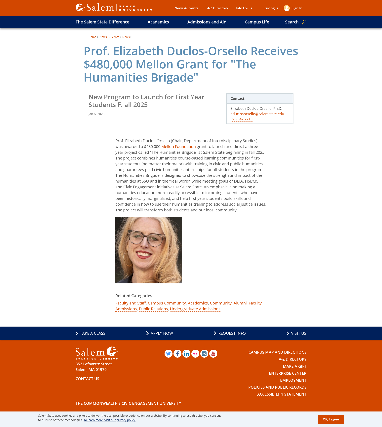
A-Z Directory (217, 8)
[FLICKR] (195, 354)
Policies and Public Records (277, 387)
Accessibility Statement (281, 394)
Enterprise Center (287, 373)
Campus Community (167, 303)
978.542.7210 (241, 119)
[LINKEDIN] (186, 354)
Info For (242, 8)
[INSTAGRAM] (204, 354)
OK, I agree (331, 419)
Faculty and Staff (130, 303)
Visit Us (298, 333)
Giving (269, 8)
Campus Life (257, 22)
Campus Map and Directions (277, 352)
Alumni (240, 303)
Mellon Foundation (178, 146)
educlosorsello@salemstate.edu (257, 113)
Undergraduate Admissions (195, 308)
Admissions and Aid (206, 22)
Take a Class (92, 333)
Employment (293, 380)
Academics (158, 22)
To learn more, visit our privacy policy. (110, 420)
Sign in (297, 8)
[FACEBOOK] (177, 354)
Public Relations (153, 308)
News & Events (186, 8)
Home (92, 37)
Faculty (255, 303)
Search (292, 22)
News (126, 37)
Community (221, 303)
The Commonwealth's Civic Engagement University (128, 403)
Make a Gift (294, 366)
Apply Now (162, 333)
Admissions (126, 308)
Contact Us (87, 378)
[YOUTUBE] (213, 354)
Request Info (232, 333)
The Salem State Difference (102, 22)
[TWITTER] (168, 354)
